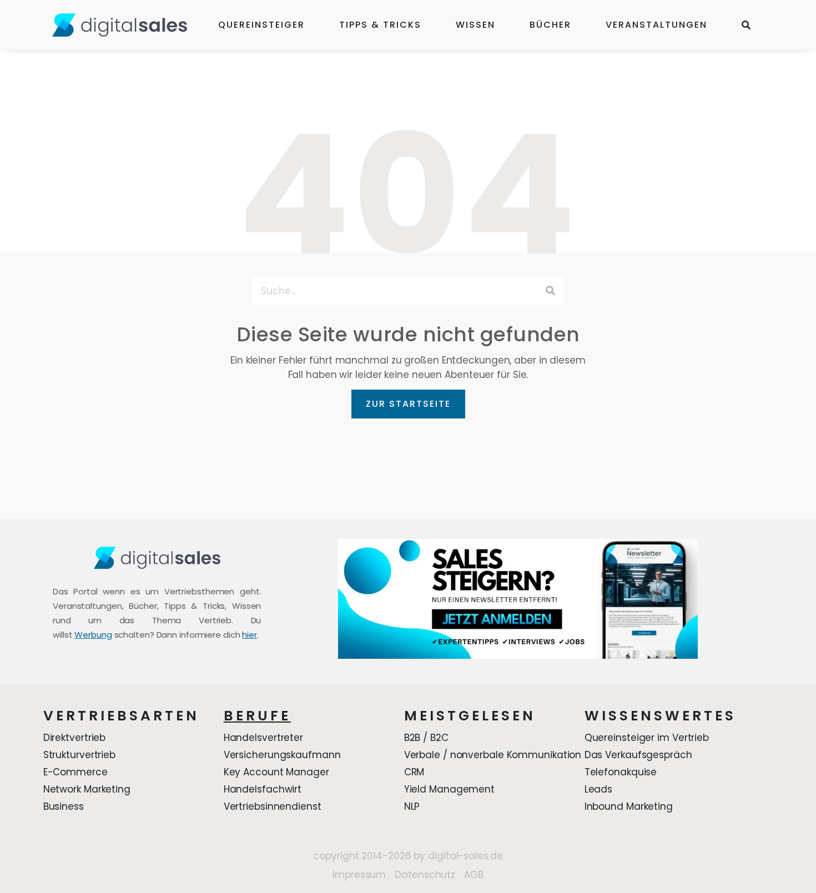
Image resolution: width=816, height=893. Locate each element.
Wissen (475, 24)
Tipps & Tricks (380, 24)
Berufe (257, 715)
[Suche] (551, 291)
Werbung (93, 634)
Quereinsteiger (261, 24)
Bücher (550, 24)
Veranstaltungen (656, 24)
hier (249, 634)
